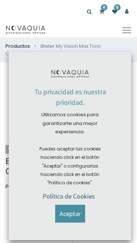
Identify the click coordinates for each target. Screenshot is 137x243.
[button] (70, 214)
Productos (17, 46)
